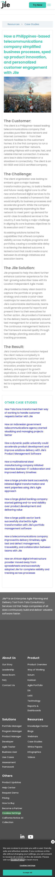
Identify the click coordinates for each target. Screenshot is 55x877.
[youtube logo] (30, 837)
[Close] (53, 842)
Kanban (32, 680)
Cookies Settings (11, 813)
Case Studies (31, 24)
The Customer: (17, 121)
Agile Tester (8, 746)
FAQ (4, 680)
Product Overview (37, 664)
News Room (8, 674)
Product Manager (11, 736)
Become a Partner (12, 808)
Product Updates (11, 782)
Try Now (37, 5)
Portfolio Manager (12, 726)
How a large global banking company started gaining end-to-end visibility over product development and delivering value (26, 504)
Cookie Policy (17, 859)
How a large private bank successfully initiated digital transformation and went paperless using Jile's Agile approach (26, 486)
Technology (34, 700)
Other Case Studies (21, 402)
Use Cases (8, 757)
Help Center (8, 787)
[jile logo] (6, 4)
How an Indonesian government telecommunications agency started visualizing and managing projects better (26, 430)
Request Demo (10, 792)
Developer (7, 741)
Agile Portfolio (35, 685)
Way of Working (36, 669)
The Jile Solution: (19, 268)
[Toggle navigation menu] (49, 4)
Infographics (34, 751)
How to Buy (8, 803)
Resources (13, 24)
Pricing (5, 797)
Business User (9, 751)
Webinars (33, 736)
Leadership (8, 669)
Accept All (27, 872)
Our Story (7, 664)
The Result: (14, 347)
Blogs (30, 731)
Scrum (31, 674)
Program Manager (12, 731)
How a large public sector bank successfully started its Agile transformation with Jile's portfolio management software (24, 523)
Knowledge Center (38, 726)
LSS (30, 695)
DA (29, 690)
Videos (31, 757)
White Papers (35, 746)
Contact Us (8, 685)
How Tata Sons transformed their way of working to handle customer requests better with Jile (26, 413)
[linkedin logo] (22, 837)
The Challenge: (18, 174)
